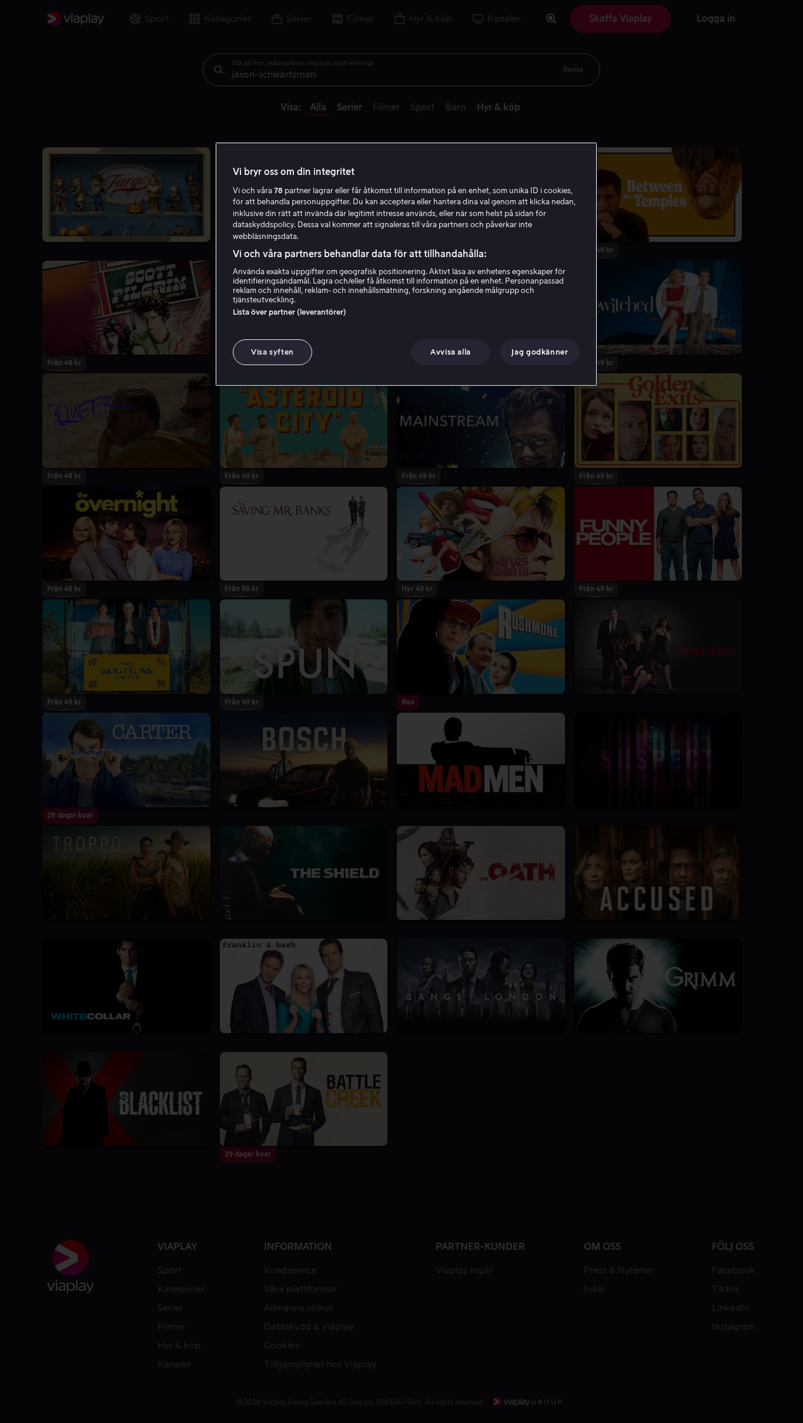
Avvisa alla (450, 352)
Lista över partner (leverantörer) (289, 312)
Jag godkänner (539, 352)
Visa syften (272, 352)
